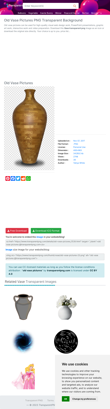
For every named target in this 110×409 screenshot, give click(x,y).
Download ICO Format (47, 230)
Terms (50, 400)
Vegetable (33, 13)
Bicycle (94, 13)
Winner (58, 13)
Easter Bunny (46, 13)
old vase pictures (32, 270)
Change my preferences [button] (84, 399)
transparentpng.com (58, 270)
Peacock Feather (72, 13)
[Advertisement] (55, 57)
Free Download (18, 230)
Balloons (22, 13)
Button (85, 13)
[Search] (75, 6)
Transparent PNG (34, 400)
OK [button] (65, 399)
